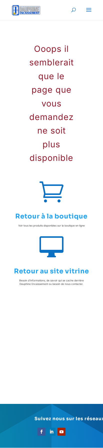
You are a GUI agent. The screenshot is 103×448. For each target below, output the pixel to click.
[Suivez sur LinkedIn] (52, 432)
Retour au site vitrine (51, 271)
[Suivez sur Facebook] (42, 432)
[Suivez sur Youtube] (62, 432)
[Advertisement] (51, 347)
